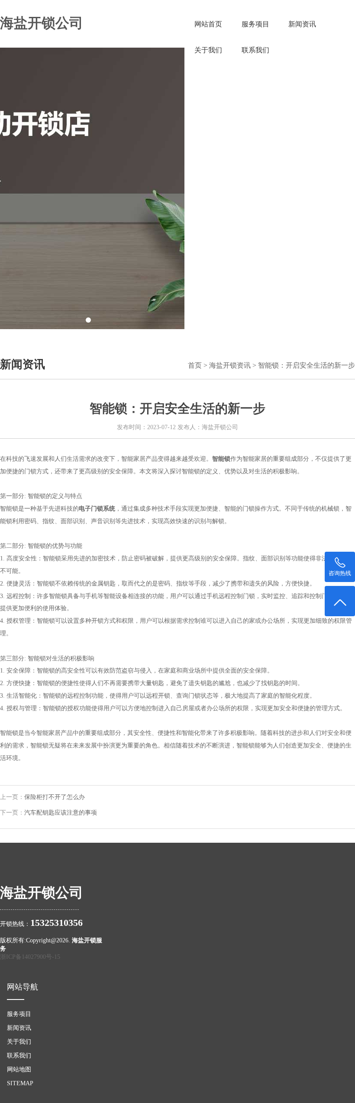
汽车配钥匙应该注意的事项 (60, 812)
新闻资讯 (302, 24)
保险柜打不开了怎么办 (54, 797)
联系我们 (255, 50)
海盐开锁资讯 (230, 365)
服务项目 (255, 24)
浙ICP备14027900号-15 (30, 956)
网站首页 (208, 24)
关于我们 (208, 50)
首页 (195, 365)
